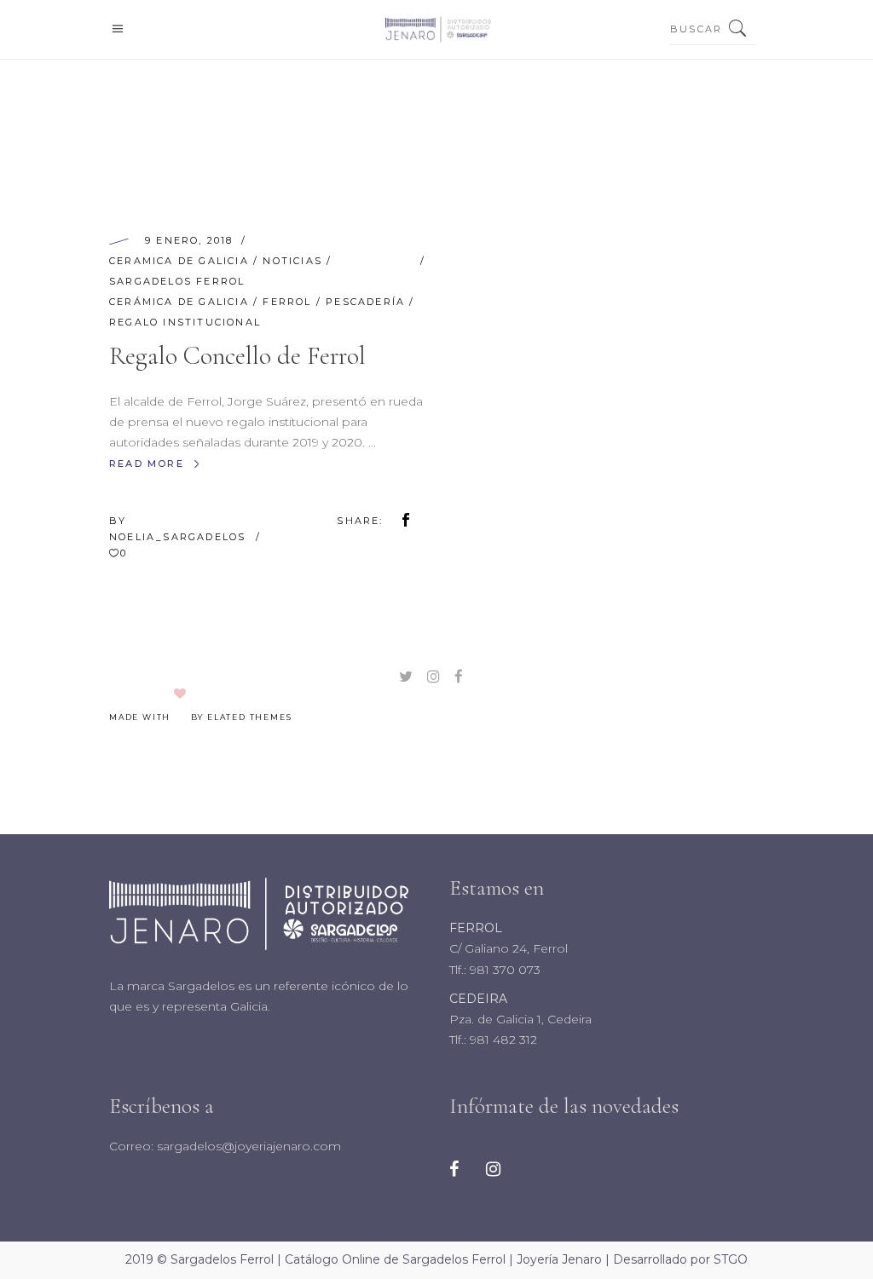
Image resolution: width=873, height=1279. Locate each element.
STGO (731, 1259)
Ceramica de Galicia (179, 261)
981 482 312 (501, 1039)
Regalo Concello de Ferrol (237, 356)
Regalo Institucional (185, 322)
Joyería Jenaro (559, 1259)
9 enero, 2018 (189, 240)
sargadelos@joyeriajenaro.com (247, 1146)
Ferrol (287, 302)
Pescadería (365, 302)
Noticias (292, 261)
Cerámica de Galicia (179, 302)
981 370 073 (503, 969)
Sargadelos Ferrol (177, 281)
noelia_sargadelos (180, 537)
